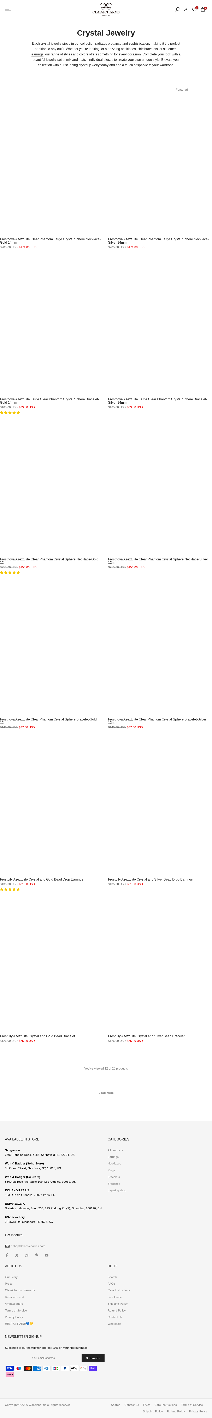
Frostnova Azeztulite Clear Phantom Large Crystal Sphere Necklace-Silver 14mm (158, 240)
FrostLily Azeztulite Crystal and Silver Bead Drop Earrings (150, 879)
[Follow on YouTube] (46, 1255)
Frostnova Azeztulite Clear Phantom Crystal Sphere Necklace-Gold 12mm (49, 561)
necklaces (128, 49)
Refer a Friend (14, 1297)
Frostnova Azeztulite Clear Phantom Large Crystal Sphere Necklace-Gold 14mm (50, 240)
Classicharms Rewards (20, 1290)
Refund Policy (117, 1310)
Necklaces (114, 1163)
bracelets (151, 49)
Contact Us (115, 1317)
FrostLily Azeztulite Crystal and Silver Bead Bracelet (146, 1036)
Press (8, 1283)
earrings (37, 54)
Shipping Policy (118, 1303)
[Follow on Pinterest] (37, 1255)
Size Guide (115, 1297)
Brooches (114, 1183)
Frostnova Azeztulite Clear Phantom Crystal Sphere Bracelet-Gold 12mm (48, 721)
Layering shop (117, 1190)
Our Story (11, 1277)
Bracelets (114, 1177)
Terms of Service (16, 1310)
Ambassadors (14, 1303)
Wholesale (114, 1323)
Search (112, 1277)
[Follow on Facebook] (7, 1255)
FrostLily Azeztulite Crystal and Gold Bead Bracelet (37, 1036)
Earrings (113, 1156)
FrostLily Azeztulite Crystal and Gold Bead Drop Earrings (41, 879)
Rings (111, 1170)
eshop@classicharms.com (28, 1246)
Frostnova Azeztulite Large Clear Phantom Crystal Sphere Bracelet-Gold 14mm (49, 400)
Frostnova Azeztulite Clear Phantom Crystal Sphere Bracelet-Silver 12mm (157, 721)
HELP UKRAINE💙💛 (19, 1323)
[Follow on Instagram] (27, 1255)
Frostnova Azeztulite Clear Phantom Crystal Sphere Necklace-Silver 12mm (158, 561)
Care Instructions (119, 1290)
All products (115, 1150)
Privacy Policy (14, 1317)
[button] (10, 412)
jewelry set (54, 59)
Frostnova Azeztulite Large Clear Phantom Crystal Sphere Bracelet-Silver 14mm (157, 400)
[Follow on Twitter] (17, 1255)
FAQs (111, 1283)
